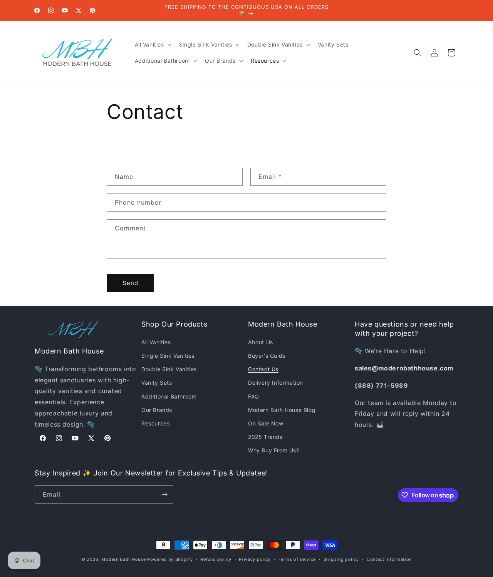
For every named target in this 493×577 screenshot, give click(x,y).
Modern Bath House (123, 559)
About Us (260, 342)
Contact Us (263, 369)
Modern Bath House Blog (281, 410)
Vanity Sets (156, 382)
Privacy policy (255, 559)
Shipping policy (341, 559)
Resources (155, 423)
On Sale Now (265, 423)
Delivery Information (275, 382)
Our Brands (156, 410)
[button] (152, 45)
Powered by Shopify (170, 559)
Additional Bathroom (168, 396)
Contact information (389, 559)
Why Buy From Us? (273, 450)
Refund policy (215, 559)
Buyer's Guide (267, 355)
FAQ (253, 396)
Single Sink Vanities (168, 355)
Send (130, 283)
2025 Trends (265, 437)
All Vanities (156, 342)
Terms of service (297, 559)
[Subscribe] (164, 494)
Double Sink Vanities (169, 369)
